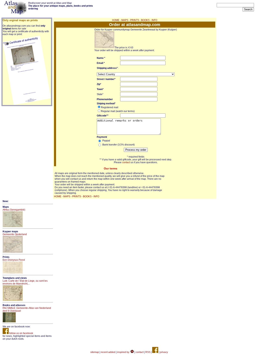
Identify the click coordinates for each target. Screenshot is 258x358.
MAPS (124, 20)
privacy (164, 352)
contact (126, 162)
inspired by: (123, 352)
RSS (147, 352)
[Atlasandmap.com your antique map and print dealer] (16, 13)
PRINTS (134, 20)
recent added (108, 352)
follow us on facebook (21, 333)
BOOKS (145, 20)
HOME (115, 20)
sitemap (94, 352)
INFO (154, 20)
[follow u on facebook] (155, 352)
